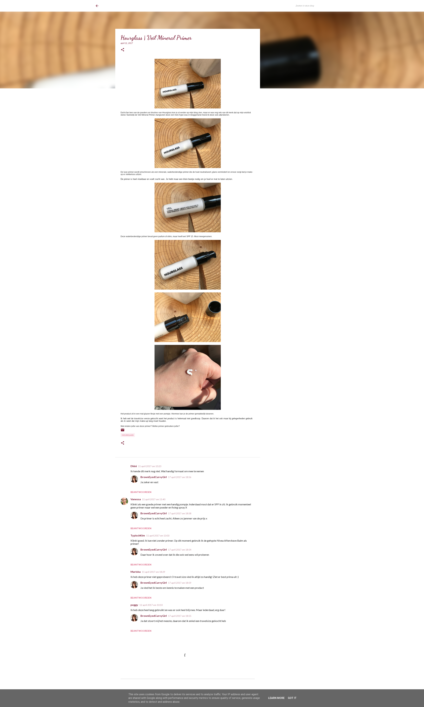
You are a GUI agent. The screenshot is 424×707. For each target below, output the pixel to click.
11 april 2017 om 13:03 (157, 535)
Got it (292, 698)
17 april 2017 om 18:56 (179, 477)
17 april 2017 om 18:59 (179, 582)
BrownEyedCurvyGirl (123, 6)
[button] (123, 50)
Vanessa (136, 499)
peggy (134, 604)
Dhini (134, 466)
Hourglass (127, 435)
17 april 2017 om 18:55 (179, 616)
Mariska (136, 571)
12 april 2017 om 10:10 (151, 605)
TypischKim (138, 535)
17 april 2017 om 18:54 (179, 549)
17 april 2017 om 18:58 (179, 513)
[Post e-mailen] (123, 431)
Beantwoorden (141, 492)
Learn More (276, 698)
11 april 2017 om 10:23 (149, 466)
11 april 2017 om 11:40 (153, 499)
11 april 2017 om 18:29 (153, 572)
